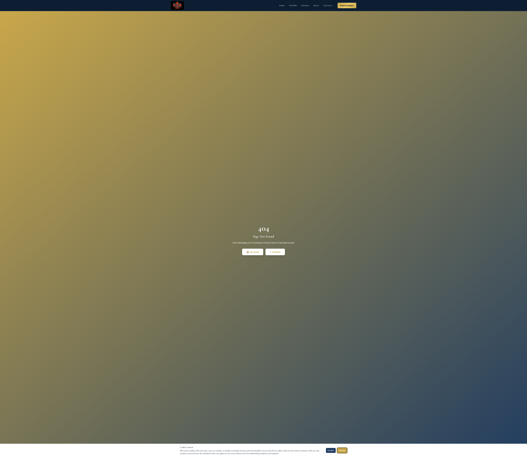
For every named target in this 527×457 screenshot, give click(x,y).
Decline (331, 450)
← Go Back (275, 252)
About (316, 5)
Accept (342, 450)
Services (305, 5)
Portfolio (293, 5)
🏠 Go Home (252, 252)
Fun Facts (327, 5)
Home (281, 5)
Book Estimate (347, 5)
